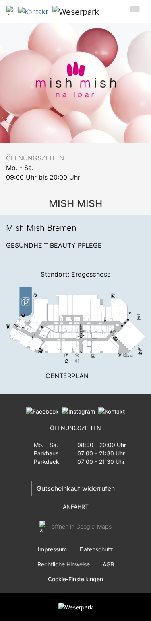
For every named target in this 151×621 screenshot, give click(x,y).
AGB (108, 564)
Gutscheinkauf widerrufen (76, 488)
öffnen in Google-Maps (82, 526)
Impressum (52, 549)
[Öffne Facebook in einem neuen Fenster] (42, 410)
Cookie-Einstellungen (75, 579)
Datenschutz (96, 549)
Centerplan (67, 376)
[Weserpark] (75, 11)
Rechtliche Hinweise (63, 564)
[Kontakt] (110, 410)
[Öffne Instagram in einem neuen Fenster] (77, 410)
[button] (34, 11)
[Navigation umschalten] (135, 9)
